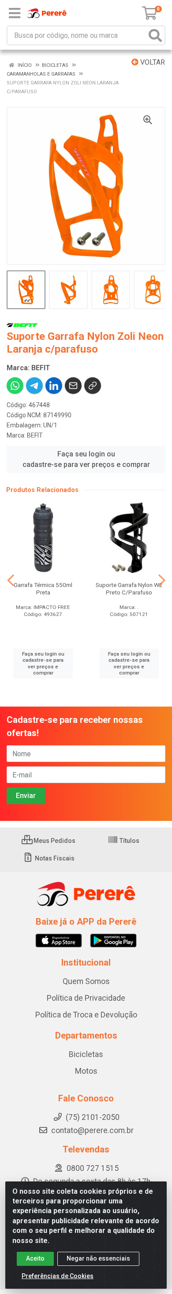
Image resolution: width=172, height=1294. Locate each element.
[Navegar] (10, 580)
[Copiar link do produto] (92, 385)
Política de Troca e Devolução (86, 1014)
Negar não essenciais (98, 1258)
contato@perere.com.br (92, 1130)
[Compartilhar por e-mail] (73, 385)
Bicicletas (86, 1054)
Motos (86, 1071)
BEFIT (35, 435)
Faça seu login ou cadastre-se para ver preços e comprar (86, 459)
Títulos (128, 840)
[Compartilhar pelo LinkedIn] (53, 385)
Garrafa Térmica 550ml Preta (43, 588)
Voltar (151, 62)
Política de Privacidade (86, 998)
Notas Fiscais (54, 858)
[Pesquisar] (155, 35)
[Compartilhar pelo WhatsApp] (15, 385)
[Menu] (14, 13)
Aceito (35, 1258)
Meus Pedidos (53, 840)
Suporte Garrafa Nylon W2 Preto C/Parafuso (129, 588)
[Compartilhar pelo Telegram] (34, 385)
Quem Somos (86, 981)
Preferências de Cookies (57, 1275)
